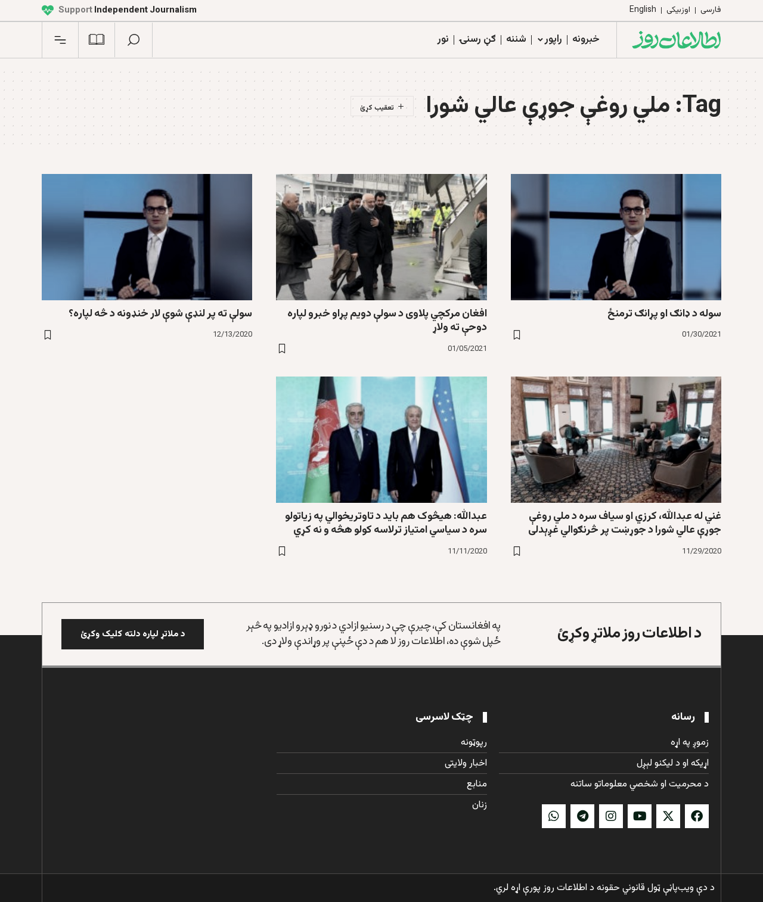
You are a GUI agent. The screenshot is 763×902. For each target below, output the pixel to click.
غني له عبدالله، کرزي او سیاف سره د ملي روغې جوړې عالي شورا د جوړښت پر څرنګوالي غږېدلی (624, 523)
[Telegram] (582, 816)
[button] (133, 40)
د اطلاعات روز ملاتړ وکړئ (629, 633)
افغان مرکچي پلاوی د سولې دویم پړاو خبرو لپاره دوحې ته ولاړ (387, 321)
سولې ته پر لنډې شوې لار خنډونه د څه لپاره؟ (160, 314)
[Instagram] (611, 816)
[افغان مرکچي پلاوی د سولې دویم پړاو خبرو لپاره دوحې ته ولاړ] (381, 237)
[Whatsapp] (554, 816)
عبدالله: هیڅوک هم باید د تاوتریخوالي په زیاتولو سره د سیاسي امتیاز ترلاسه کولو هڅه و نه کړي (386, 523)
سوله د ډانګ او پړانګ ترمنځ (664, 314)
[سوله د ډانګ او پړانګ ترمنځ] (616, 237)
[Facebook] (697, 816)
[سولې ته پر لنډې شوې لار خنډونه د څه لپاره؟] (147, 237)
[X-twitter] (668, 816)
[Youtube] (640, 816)
